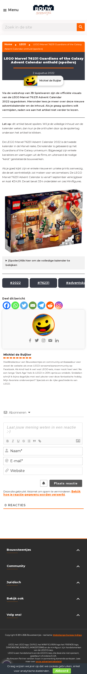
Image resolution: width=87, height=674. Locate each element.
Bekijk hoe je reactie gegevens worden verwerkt (42, 493)
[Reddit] (50, 305)
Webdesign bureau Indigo (67, 635)
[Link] (39, 441)
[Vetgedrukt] (7, 441)
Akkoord (61, 670)
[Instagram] (59, 305)
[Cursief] (12, 441)
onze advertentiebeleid (49, 661)
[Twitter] (24, 305)
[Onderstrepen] (18, 441)
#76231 (43, 283)
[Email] (33, 305)
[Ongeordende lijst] (28, 441)
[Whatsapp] (15, 305)
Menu (13, 10)
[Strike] (23, 441)
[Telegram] (41, 305)
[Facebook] (6, 305)
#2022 (15, 283)
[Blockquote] (34, 441)
